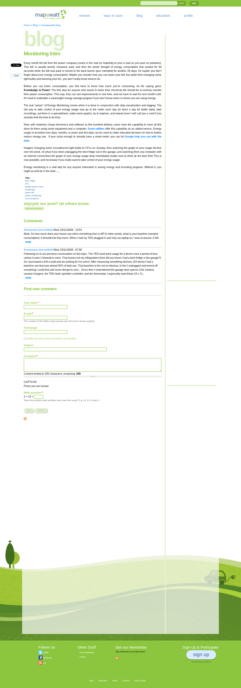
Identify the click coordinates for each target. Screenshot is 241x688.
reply (28, 241)
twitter (46, 652)
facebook (47, 658)
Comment (31, 356)
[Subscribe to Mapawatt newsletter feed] (117, 658)
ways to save (113, 15)
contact (82, 657)
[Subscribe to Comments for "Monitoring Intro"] (25, 418)
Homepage (30, 327)
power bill (29, 193)
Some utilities (96, 128)
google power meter (34, 187)
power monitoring (33, 195)
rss (44, 663)
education (163, 15)
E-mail (28, 313)
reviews (84, 15)
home (114, 680)
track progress (32, 198)
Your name (31, 302)
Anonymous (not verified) (38, 229)
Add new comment (34, 208)
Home (27, 25)
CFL (27, 184)
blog (139, 15)
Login (194, 3)
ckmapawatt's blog (50, 25)
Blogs (36, 25)
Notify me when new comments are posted (51, 338)
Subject (28, 345)
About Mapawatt (86, 652)
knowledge (30, 190)
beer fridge (30, 181)
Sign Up (201, 654)
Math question (33, 392)
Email (16, 75)
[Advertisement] (92, 446)
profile (188, 15)
